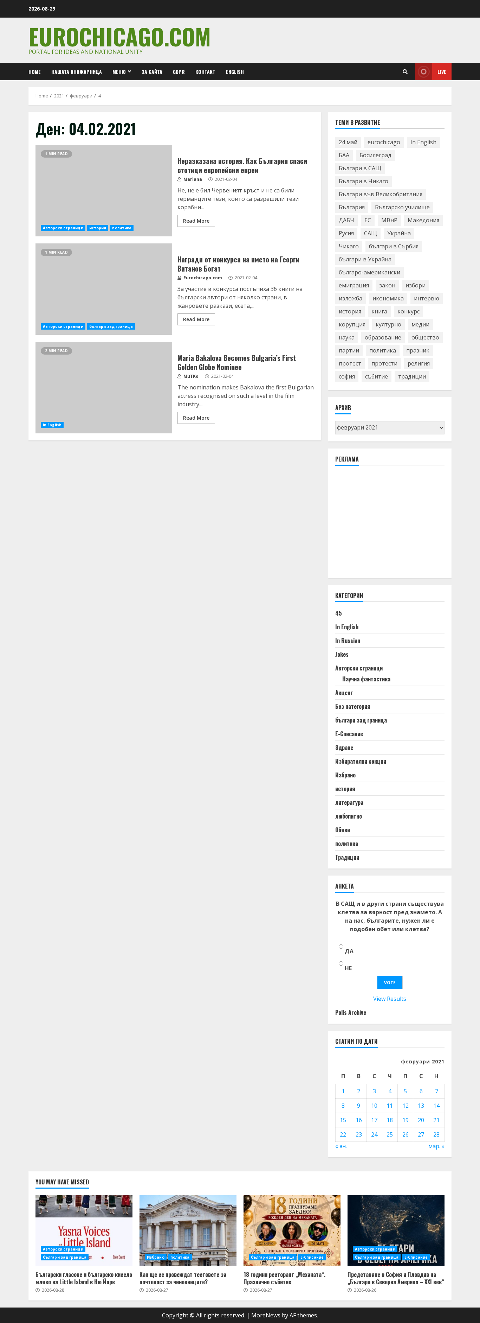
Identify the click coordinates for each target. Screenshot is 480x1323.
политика (121, 227)
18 (390, 1120)
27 (421, 1134)
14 (436, 1105)
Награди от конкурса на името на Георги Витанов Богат (103, 289)
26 (405, 1134)
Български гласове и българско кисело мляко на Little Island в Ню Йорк (83, 1230)
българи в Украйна (365, 259)
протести (384, 363)
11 (390, 1105)
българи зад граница (111, 326)
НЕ (348, 968)
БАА (344, 155)
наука (347, 337)
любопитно (348, 816)
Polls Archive (350, 1012)
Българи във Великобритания (380, 194)
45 (338, 613)
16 (359, 1120)
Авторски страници (63, 227)
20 (421, 1120)
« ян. (341, 1146)
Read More (196, 220)
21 (436, 1120)
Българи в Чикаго (363, 181)
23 (359, 1134)
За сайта (152, 71)
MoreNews (265, 1315)
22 (343, 1134)
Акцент (344, 692)
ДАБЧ (346, 220)
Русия (346, 233)
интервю (426, 298)
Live (441, 71)
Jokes (342, 654)
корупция (352, 324)
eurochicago (384, 142)
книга (379, 311)
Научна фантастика (366, 679)
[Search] (405, 71)
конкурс (408, 311)
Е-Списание (349, 734)
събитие (376, 376)
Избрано (345, 775)
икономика (388, 298)
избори (416, 285)
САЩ (370, 233)
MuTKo (190, 376)
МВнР (389, 220)
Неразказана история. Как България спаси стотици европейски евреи (103, 190)
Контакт (205, 71)
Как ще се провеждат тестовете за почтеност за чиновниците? (188, 1230)
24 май (348, 142)
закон (387, 285)
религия (419, 363)
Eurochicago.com (119, 36)
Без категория (352, 706)
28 (436, 1134)
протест (350, 363)
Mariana (192, 179)
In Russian (347, 640)
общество (425, 337)
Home (34, 71)
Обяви (342, 830)
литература (349, 802)
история (97, 227)
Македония (423, 220)
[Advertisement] (388, 525)
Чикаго (349, 246)
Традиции (347, 857)
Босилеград (375, 155)
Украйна (399, 233)
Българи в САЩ (360, 168)
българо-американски (369, 272)
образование (383, 337)
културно (388, 324)
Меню (119, 71)
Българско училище (402, 207)
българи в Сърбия (394, 246)
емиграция (354, 285)
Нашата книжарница (76, 71)
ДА (349, 951)
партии (349, 350)
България (352, 207)
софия (347, 376)
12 (405, 1105)
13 (421, 1105)
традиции (412, 376)
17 (374, 1120)
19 (405, 1120)
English (235, 71)
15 (343, 1120)
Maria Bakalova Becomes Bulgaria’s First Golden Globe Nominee (103, 387)
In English (52, 424)
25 (390, 1134)
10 (374, 1105)
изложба (350, 298)
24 (374, 1134)
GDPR (179, 71)
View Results (389, 999)
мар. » (436, 1146)
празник (417, 350)
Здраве (344, 747)
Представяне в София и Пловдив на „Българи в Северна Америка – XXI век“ (396, 1230)
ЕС (367, 220)
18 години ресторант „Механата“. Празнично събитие (292, 1230)
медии (420, 324)
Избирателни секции (360, 761)
